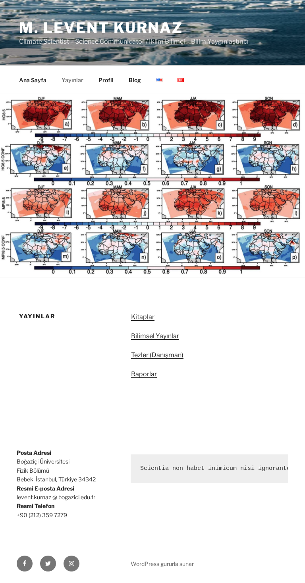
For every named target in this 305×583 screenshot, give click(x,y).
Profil (106, 80)
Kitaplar (142, 317)
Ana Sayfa (32, 80)
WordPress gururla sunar (162, 563)
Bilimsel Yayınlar (155, 336)
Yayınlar (72, 80)
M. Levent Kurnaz (101, 28)
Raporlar (144, 374)
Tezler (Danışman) (157, 355)
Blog (135, 80)
